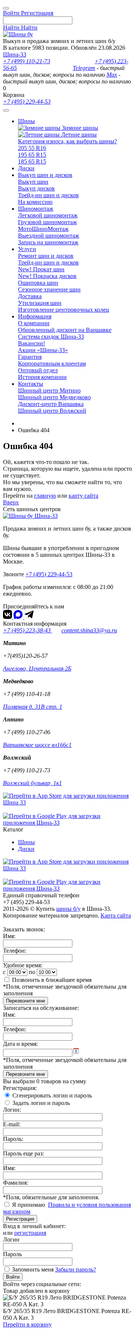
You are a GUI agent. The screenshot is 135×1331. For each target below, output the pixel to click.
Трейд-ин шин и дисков (48, 195)
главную (45, 495)
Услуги (27, 249)
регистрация (30, 1233)
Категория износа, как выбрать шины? (67, 141)
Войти (13, 1277)
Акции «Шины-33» (43, 350)
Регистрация (20, 1219)
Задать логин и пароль (41, 1103)
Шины (26, 121)
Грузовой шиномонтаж (47, 222)
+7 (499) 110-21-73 (26, 61)
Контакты (30, 384)
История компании (42, 377)
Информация (34, 316)
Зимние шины (79, 128)
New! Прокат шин (41, 269)
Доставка (30, 296)
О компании (34, 323)
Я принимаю (29, 1205)
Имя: (9, 936)
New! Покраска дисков (47, 276)
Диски (26, 168)
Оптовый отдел (38, 370)
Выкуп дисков (36, 188)
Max (111, 74)
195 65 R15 (32, 155)
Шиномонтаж (35, 208)
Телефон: (14, 950)
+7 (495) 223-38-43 (27, 630)
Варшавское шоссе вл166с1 (37, 745)
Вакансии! (31, 343)
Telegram (84, 68)
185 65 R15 (32, 161)
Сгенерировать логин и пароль (52, 1095)
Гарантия (30, 357)
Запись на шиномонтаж (48, 242)
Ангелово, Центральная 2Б (37, 668)
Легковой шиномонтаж (48, 215)
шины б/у (68, 909)
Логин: (12, 1109)
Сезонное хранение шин (49, 289)
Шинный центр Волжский (52, 410)
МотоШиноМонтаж (43, 229)
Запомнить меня (33, 1269)
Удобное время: (22, 965)
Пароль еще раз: (23, 1153)
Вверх (11, 502)
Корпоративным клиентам (52, 363)
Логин (11, 1239)
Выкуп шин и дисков (45, 175)
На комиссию (35, 202)
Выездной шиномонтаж (48, 235)
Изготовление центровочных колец (63, 309)
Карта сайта (115, 915)
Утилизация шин (40, 303)
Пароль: (13, 1139)
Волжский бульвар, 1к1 (32, 783)
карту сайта (83, 495)
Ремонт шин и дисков (46, 256)
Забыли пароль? (75, 1269)
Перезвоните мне (25, 1001)
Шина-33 (14, 54)
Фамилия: (15, 1182)
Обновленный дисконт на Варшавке (64, 330)
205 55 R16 (32, 148)
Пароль (12, 1254)
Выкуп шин (33, 181)
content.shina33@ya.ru (89, 630)
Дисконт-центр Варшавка (51, 404)
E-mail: (11, 1124)
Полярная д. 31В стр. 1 (32, 706)
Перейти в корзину (27, 1324)
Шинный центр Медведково (54, 397)
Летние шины (78, 134)
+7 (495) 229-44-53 (27, 101)
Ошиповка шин (38, 283)
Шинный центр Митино (49, 390)
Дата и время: (20, 1044)
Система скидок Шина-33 (51, 336)
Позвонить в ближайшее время (52, 980)
